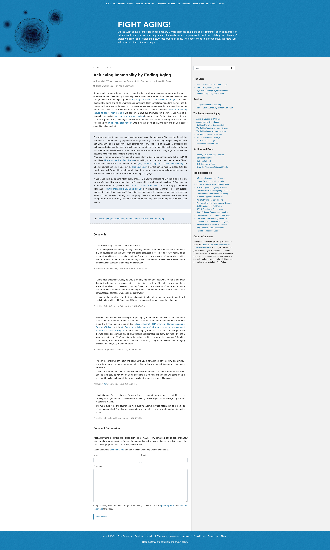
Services (139, 3)
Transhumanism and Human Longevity (212, 221)
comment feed (117, 450)
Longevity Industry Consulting (208, 105)
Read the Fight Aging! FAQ (207, 87)
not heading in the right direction (129, 116)
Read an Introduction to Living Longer (212, 84)
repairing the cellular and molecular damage (153, 100)
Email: (144, 455)
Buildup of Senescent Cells (207, 143)
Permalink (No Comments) (139, 81)
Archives (186, 3)
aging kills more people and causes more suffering (160, 163)
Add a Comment (126, 86)
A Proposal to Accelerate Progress (210, 178)
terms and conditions (160, 542)
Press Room (198, 3)
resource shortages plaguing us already (123, 189)
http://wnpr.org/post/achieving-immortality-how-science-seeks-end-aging (131, 219)
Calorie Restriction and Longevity (210, 181)
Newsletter (174, 3)
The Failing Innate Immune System (211, 131)
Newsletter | (176, 536)
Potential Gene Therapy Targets (209, 200)
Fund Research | (126, 536)
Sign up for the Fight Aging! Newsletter (212, 90)
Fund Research (125, 3)
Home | (106, 536)
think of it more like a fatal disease (119, 160)
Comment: (98, 466)
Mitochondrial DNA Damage (208, 137)
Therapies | (163, 536)
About (222, 3)
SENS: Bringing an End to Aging (209, 209)
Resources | (214, 536)
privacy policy (167, 505)
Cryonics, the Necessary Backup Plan (212, 184)
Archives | (187, 536)
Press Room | (200, 536)
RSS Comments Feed (205, 164)
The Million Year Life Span (207, 231)
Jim (105, 384)
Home (108, 3)
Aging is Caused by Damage (208, 119)
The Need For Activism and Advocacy (212, 194)
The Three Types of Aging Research (211, 218)
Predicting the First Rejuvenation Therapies (214, 203)
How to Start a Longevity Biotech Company (214, 108)
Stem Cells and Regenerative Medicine (212, 212)
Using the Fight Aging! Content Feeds (212, 167)
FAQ (114, 3)
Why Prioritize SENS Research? (210, 228)
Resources (211, 3)
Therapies (161, 3)
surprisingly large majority (120, 123)
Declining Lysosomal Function (209, 134)
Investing (149, 3)
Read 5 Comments (105, 86)
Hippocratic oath (139, 167)
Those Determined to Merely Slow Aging (213, 215)
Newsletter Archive (204, 158)
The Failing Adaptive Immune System (212, 128)
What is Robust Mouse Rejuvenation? (212, 224)
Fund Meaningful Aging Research (210, 93)
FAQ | (113, 536)
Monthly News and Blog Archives (210, 155)
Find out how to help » (144, 42)
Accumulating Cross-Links (207, 122)
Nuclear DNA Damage (205, 140)
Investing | (151, 536)
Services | (140, 536)
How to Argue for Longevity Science (211, 187)
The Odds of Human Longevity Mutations (213, 190)
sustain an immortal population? (145, 185)
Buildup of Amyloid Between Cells (210, 125)
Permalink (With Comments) (109, 81)
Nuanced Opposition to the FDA (209, 197)
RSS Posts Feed (203, 161)
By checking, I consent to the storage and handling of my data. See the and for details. (140, 507)
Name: (96, 455)
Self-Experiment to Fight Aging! (209, 206)
